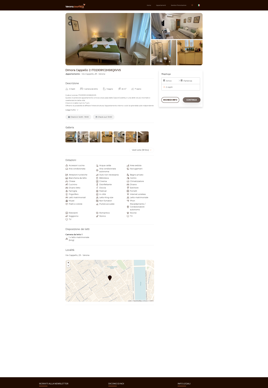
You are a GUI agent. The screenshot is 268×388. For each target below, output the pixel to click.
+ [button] (68, 262)
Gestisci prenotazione (178, 5)
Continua (191, 100)
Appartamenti (161, 5)
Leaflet (129, 301)
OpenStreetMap (138, 301)
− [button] (68, 265)
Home (149, 5)
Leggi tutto (70, 110)
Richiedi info (170, 100)
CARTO (151, 301)
